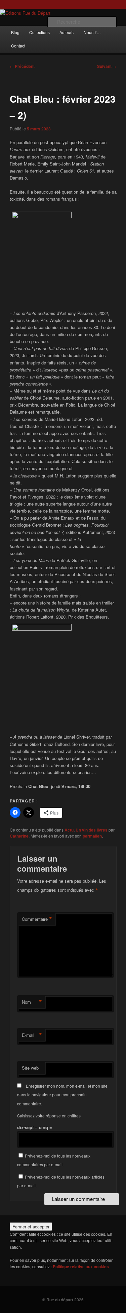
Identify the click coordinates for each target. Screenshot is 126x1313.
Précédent (22, 66)
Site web (30, 1068)
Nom (32, 1002)
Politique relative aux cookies (81, 1267)
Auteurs (66, 32)
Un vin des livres (92, 830)
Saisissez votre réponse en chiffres (49, 1115)
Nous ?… (92, 32)
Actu (69, 830)
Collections (39, 32)
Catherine (19, 836)
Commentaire (37, 919)
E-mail (32, 1035)
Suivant (107, 66)
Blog (15, 32)
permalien (92, 836)
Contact (18, 45)
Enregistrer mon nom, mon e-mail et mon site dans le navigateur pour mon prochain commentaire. (62, 1094)
